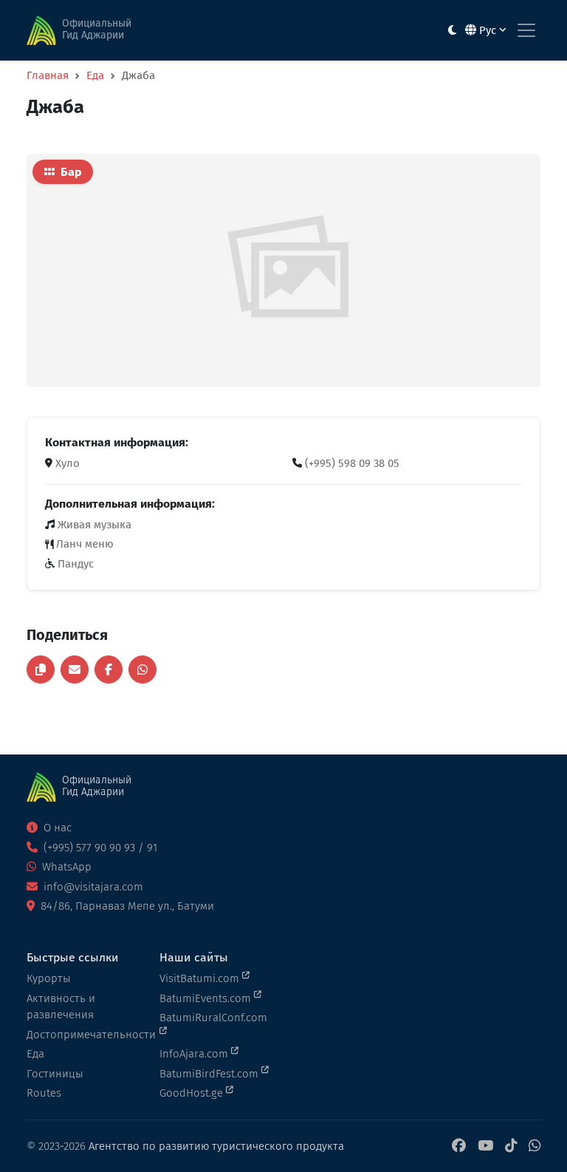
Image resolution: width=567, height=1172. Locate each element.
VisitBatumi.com (200, 978)
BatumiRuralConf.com (213, 1017)
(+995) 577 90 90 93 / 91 (99, 847)
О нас (56, 827)
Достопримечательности (84, 1034)
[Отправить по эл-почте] (75, 669)
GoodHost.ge (192, 1093)
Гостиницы (55, 1073)
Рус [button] (487, 30)
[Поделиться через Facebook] (108, 669)
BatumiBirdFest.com (210, 1073)
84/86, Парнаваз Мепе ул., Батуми (126, 906)
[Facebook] (459, 1146)
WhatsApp (65, 866)
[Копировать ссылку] (41, 669)
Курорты (49, 978)
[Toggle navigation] (526, 30)
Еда (95, 75)
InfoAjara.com (195, 1053)
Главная (48, 75)
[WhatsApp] (534, 1146)
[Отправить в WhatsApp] (142, 669)
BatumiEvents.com (206, 998)
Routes (44, 1093)
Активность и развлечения (61, 1007)
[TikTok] (511, 1146)
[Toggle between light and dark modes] (452, 30)
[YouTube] (485, 1146)
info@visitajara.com (92, 886)
